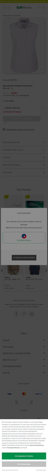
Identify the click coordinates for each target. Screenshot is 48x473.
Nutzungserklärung (13, 447)
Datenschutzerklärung (37, 445)
